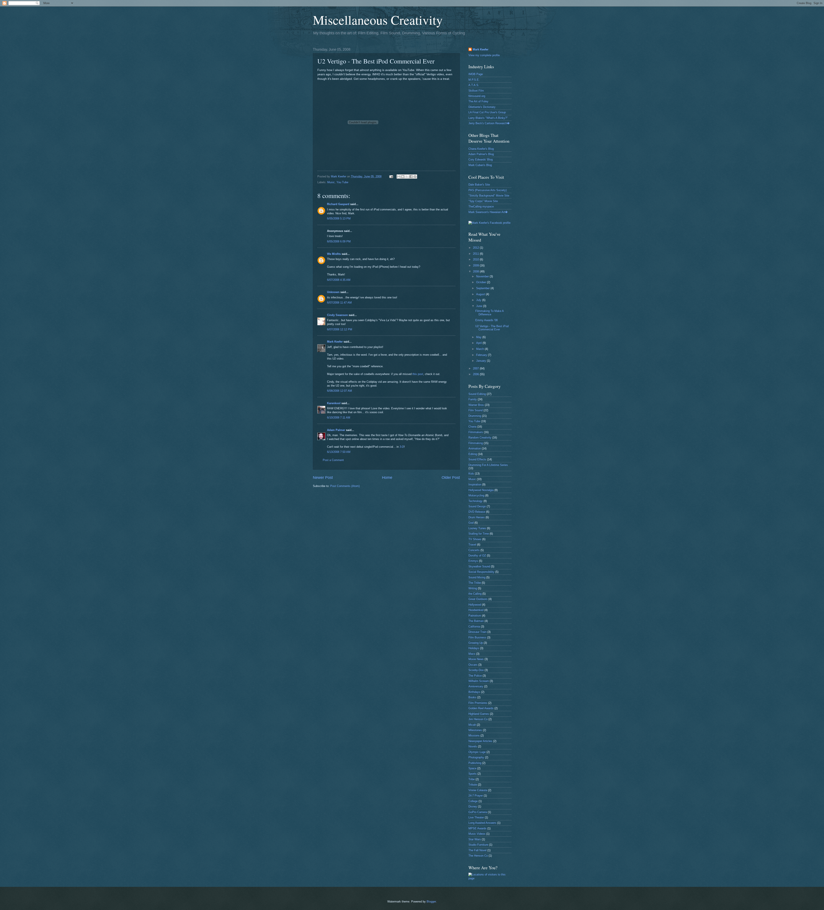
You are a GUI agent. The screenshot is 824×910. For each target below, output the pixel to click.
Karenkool (334, 403)
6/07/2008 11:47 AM (339, 302)
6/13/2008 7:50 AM (338, 451)
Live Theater (476, 817)
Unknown (333, 292)
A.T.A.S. (473, 85)
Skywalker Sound (479, 566)
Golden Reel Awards (481, 708)
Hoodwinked (475, 610)
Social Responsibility (481, 571)
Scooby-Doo (476, 670)
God (471, 522)
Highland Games (478, 713)
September (483, 288)
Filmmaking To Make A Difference (489, 312)
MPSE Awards (477, 828)
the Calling (475, 593)
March (480, 349)
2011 (476, 253)
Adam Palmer (336, 430)
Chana (472, 426)
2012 (476, 247)
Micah (472, 724)
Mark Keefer (335, 341)
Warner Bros (476, 405)
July (479, 300)
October (481, 282)
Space (472, 768)
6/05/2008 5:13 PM (339, 218)
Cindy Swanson (337, 315)
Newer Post (323, 477)
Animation (474, 448)
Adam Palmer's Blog (481, 154)
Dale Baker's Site (479, 184)
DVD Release (476, 511)
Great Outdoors (478, 599)
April (479, 343)
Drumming (474, 415)
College (473, 801)
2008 (476, 271)
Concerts (474, 550)
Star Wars (474, 839)
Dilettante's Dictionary (481, 107)
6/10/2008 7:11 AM (338, 417)
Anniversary (475, 686)
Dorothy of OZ (477, 555)
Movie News (476, 659)
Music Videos (476, 833)
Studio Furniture (478, 844)
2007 (476, 368)
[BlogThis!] (403, 176)
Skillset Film (476, 90)
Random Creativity (479, 437)
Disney (472, 806)
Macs (471, 653)
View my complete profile (484, 55)
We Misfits (334, 253)
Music (331, 182)
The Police (475, 675)
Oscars (472, 664)
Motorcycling (476, 495)
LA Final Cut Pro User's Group (487, 112)
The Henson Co (478, 855)
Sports (472, 773)
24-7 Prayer (475, 795)
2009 (476, 265)
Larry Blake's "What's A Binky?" (488, 117)
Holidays (473, 648)
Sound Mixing (476, 577)
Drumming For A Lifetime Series (488, 465)
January (481, 360)
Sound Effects (477, 459)
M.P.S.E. (474, 79)
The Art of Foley (478, 101)
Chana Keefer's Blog (481, 148)
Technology (475, 501)
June (479, 306)
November (483, 276)
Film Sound (475, 410)
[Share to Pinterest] (415, 176)
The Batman (476, 621)
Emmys (473, 560)
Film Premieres (477, 702)
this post (417, 374)
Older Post (451, 477)
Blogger (431, 901)
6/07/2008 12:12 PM (339, 329)
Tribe (471, 779)
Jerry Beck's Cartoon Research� (489, 123)
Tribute (472, 784)
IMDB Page (475, 74)
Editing (472, 454)
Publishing (474, 763)
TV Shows (474, 539)
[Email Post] (391, 176)
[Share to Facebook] (411, 176)
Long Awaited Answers (482, 822)
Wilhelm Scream (478, 681)
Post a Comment (333, 460)
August (481, 294)
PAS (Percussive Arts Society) (487, 190)
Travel (472, 544)
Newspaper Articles (480, 741)
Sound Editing (477, 394)
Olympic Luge (477, 752)
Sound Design (477, 506)
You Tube (342, 182)
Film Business (477, 637)
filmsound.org (476, 96)
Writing (472, 588)
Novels (472, 746)
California (474, 626)
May (479, 337)
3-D (402, 446)
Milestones (475, 730)
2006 (476, 374)
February (482, 355)
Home (387, 477)
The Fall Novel (477, 850)
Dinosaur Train (477, 631)
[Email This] (399, 176)
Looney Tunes (477, 528)
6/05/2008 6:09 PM (339, 241)
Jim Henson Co (478, 719)
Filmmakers (475, 432)
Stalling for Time (478, 533)
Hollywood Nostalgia (481, 490)
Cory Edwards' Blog (480, 159)
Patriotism (474, 615)
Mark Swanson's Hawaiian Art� (488, 212)
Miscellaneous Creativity (378, 19)
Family (472, 399)
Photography (476, 757)
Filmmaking (475, 443)
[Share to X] (407, 176)
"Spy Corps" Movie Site (483, 201)
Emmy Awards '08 (486, 320)
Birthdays (474, 692)
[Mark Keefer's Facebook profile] (489, 222)
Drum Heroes (476, 517)
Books (472, 697)
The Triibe (474, 582)
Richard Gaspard (338, 204)
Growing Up (475, 642)
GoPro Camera (477, 812)
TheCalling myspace (481, 206)
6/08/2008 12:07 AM (339, 390)
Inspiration (474, 484)
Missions (474, 735)
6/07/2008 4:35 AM (338, 279)
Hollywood (474, 604)
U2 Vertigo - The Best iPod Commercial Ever (492, 328)
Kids (471, 473)
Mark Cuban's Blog (480, 165)
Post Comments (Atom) (345, 486)
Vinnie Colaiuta (477, 790)
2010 (476, 259)
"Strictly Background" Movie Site (488, 195)
